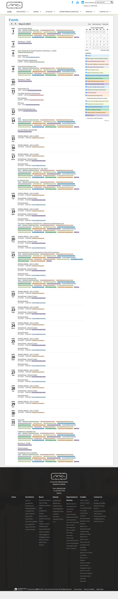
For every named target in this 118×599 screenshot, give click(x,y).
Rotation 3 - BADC (24, 79)
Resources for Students (84, 559)
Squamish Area (57, 500)
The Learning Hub (85, 542)
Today (87, 50)
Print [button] (89, 24)
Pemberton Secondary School (95, 104)
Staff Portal (94, 5)
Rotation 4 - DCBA (24, 443)
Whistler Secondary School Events (96, 89)
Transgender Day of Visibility (27, 453)
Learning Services (71, 519)
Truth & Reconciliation (31, 521)
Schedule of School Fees (58, 520)
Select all (106, 120)
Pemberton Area (57, 506)
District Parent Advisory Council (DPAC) (84, 503)
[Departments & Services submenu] (70, 12)
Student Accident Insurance (85, 522)
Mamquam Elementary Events (95, 67)
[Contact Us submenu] (105, 12)
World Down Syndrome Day (27, 278)
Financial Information (44, 529)
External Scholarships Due (26, 109)
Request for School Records (99, 507)
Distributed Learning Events (95, 95)
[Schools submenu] (50, 12)
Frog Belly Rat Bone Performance (29, 93)
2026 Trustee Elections (42, 543)
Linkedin (82, 2)
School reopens (23, 448)
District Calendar (30, 513)
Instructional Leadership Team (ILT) (72, 539)
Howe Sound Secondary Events (95, 84)
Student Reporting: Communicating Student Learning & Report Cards (85, 532)
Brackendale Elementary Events (96, 61)
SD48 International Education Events (97, 98)
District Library (84, 539)
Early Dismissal (23, 55)
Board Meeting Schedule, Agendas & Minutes (44, 518)
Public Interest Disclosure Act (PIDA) (100, 515)
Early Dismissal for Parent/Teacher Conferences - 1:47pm (37, 51)
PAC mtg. (21, 103)
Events (89, 55)
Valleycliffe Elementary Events (95, 81)
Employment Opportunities (29, 517)
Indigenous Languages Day (27, 431)
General (96, 500)
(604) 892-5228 (61, 488)
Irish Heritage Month (25, 28)
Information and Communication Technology (70, 530)
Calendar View (105, 50)
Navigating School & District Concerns (44, 538)
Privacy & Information (100, 511)
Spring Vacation (23, 164)
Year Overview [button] (97, 24)
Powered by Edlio (33, 589)
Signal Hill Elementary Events (95, 72)
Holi (19, 118)
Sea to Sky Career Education (95, 118)
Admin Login (99, 589)
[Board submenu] (37, 12)
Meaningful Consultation (83, 549)
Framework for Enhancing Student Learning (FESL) (30, 508)
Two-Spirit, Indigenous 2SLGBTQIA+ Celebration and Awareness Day (41, 223)
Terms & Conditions (89, 589)
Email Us (59, 493)
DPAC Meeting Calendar (94, 109)
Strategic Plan (29, 503)
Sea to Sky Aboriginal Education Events (98, 101)
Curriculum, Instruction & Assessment (72, 524)
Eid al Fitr (21, 420)
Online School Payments (84, 514)
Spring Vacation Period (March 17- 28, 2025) (33, 168)
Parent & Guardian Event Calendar (85, 564)
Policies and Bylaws (44, 532)
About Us (27, 500)
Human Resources (71, 506)
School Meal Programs (72, 543)
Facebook (72, 2)
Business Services (71, 503)
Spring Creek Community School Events (98, 75)
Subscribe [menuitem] (105, 24)
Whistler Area (56, 503)
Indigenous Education (72, 517)
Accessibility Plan (30, 524)
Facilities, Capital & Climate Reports (44, 525)
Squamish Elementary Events (95, 78)
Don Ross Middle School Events (96, 87)
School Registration (58, 508)
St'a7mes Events (91, 92)
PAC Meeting (22, 98)
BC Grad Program (85, 518)
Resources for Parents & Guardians (86, 554)
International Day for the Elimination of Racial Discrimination (38, 252)
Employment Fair (23, 88)
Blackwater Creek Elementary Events (97, 58)
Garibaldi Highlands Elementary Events (98, 64)
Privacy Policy (78, 589)
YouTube (77, 2)
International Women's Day (27, 66)
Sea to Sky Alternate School (94, 107)
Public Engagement (44, 534)
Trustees (41, 513)
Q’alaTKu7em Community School (96, 112)
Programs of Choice (58, 511)
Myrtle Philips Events (93, 70)
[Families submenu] (90, 12)
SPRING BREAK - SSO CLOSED (28, 136)
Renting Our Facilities (99, 503)
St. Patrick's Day (23, 180)
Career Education (71, 514)
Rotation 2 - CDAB (24, 41)
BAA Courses (83, 526)
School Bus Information (56, 515)
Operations (69, 535)
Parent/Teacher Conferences (27, 60)
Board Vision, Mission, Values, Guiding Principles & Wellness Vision (45, 504)
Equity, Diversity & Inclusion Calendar (30, 528)
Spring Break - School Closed (27, 159)
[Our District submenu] (22, 12)
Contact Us (87, 5)
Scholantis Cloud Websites (20, 589)
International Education (69, 510)
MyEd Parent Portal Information (85, 509)
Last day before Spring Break (27, 130)
